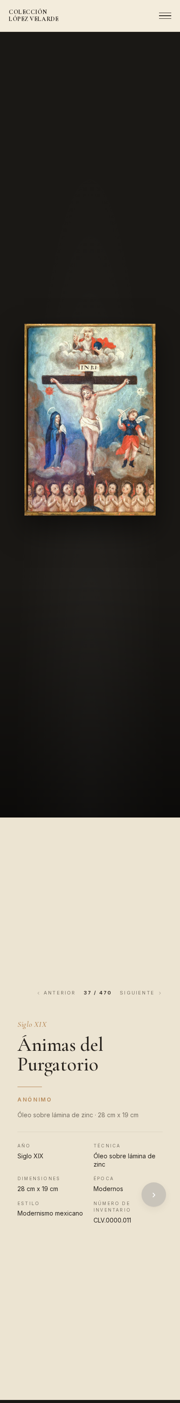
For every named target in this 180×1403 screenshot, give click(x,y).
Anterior (60, 993)
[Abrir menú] (162, 15)
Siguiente (137, 993)
